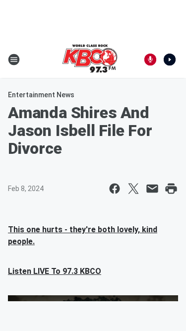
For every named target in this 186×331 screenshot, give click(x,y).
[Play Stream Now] (170, 60)
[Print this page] (171, 189)
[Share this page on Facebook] (115, 189)
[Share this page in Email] (152, 189)
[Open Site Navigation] (14, 60)
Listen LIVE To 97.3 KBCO (54, 271)
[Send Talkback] (150, 60)
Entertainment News (41, 95)
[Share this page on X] (133, 189)
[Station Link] (90, 59)
